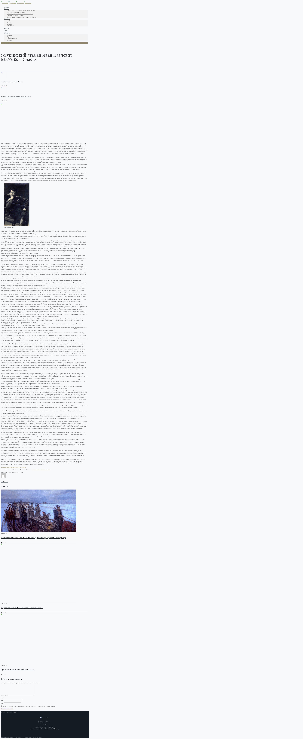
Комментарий (4, 695)
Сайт (2, 703)
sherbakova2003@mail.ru (52, 728)
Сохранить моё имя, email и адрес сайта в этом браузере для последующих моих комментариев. (29, 706)
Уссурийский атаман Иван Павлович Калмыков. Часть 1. (22, 608)
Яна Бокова (4, 482)
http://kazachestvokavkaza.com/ (41, 469)
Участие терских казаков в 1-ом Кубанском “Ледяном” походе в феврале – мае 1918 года (33, 538)
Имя (2, 697)
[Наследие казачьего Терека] (16, 3)
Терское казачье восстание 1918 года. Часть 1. (17, 669)
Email (2, 700)
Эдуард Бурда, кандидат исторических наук (13, 467)
